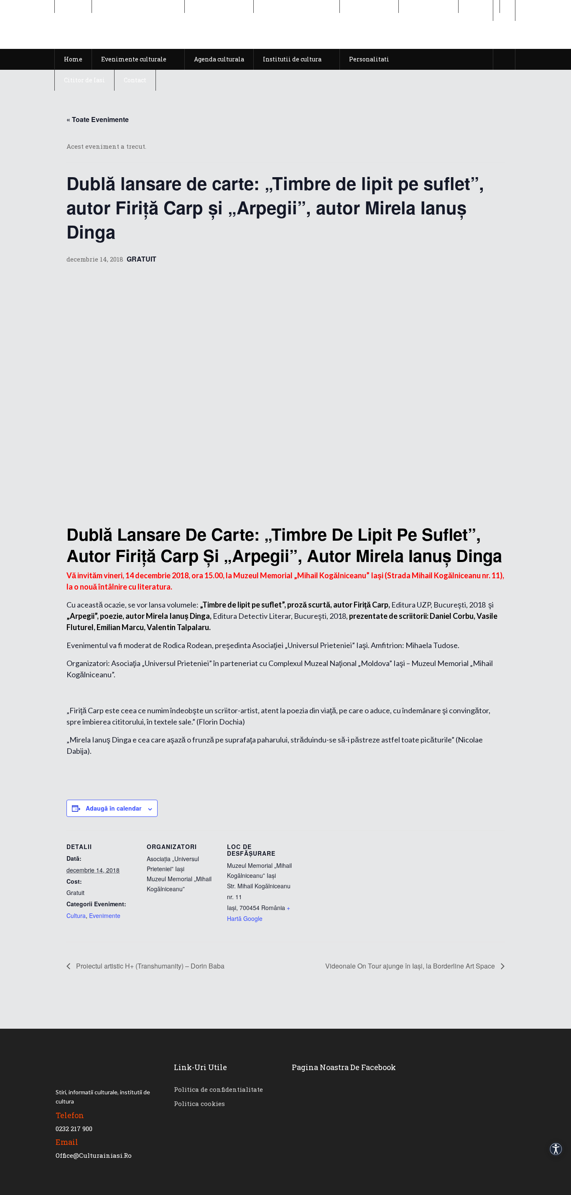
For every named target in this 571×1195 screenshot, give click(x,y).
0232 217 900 (74, 1128)
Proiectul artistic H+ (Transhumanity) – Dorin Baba (149, 966)
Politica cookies (199, 1103)
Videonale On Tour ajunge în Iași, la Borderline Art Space (411, 966)
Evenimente (104, 915)
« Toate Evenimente (97, 119)
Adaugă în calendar (113, 808)
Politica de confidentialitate (218, 1089)
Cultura (76, 915)
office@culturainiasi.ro (94, 1155)
